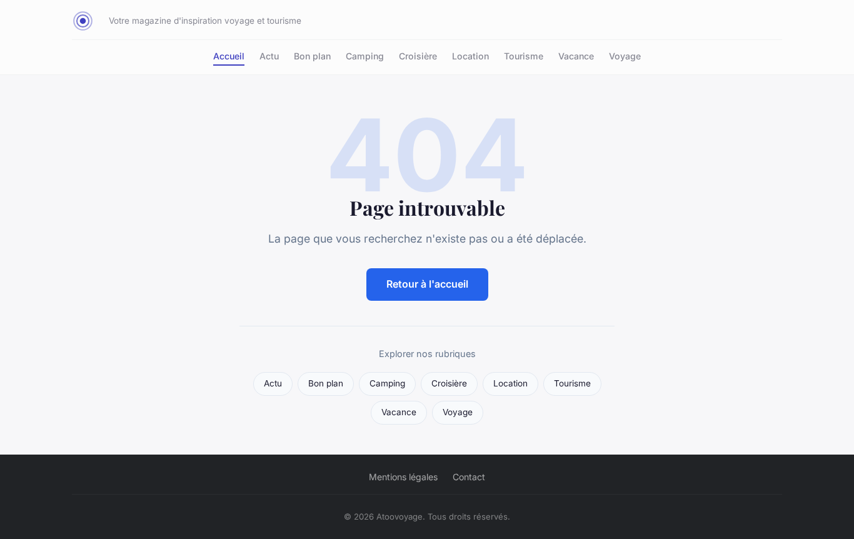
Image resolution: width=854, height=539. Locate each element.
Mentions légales (403, 476)
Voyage (625, 56)
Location (470, 56)
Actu (269, 56)
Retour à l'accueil (427, 284)
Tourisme (523, 56)
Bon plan (312, 56)
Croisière (418, 56)
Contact (469, 476)
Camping (365, 56)
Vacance (576, 56)
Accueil (228, 56)
